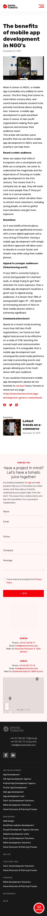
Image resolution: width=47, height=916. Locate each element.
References (9, 894)
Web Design (8, 817)
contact (20, 385)
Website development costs (16, 834)
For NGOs (7, 878)
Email (6, 521)
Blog (5, 901)
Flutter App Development (15, 787)
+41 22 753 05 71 (27, 643)
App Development (12, 770)
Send (24, 593)
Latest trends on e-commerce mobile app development (33, 424)
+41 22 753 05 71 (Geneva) (23, 738)
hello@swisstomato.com (26, 646)
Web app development (13, 792)
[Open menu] (41, 6)
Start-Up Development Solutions (18, 800)
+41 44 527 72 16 (27, 665)
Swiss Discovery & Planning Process (20, 809)
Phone (6, 536)
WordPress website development (18, 825)
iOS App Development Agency (17, 779)
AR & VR (7, 854)
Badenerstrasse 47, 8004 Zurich (28, 671)
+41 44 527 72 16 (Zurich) (23, 741)
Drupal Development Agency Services (21, 829)
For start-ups (10, 862)
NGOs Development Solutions (17, 805)
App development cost (13, 796)
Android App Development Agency (19, 783)
